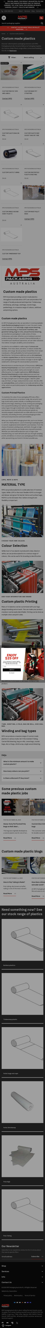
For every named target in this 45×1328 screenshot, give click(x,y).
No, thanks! (11, 673)
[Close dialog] (42, 649)
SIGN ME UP (11, 670)
